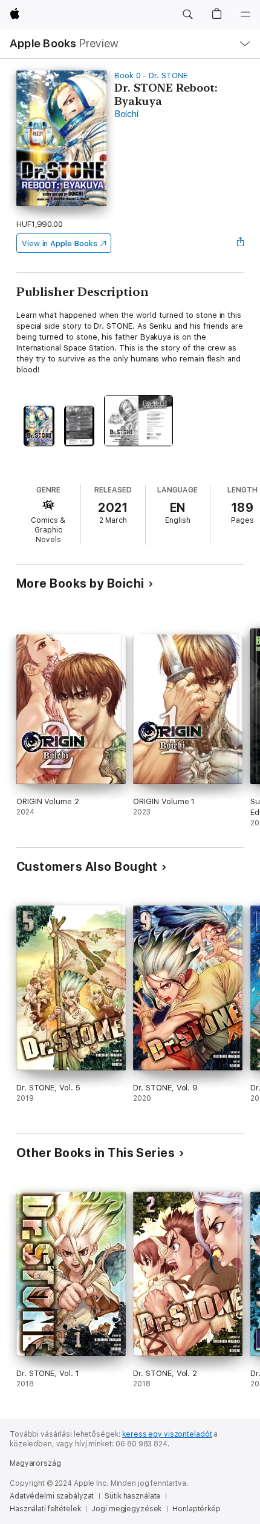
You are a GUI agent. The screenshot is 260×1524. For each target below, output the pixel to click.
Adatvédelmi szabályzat (52, 1496)
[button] (187, 14)
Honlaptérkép (196, 1509)
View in (59, 243)
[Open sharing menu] (240, 243)
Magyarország (35, 1463)
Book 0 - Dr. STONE (150, 75)
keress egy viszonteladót (167, 1434)
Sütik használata (132, 1496)
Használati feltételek (45, 1509)
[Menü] (245, 14)
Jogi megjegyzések (126, 1509)
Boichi (126, 114)
